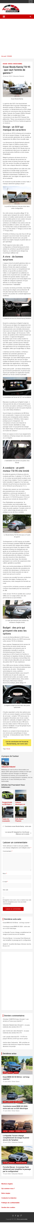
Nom (5, 873)
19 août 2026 (7, 1174)
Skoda (10, 63)
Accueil (3, 56)
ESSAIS (9, 56)
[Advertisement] (17, 37)
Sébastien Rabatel (18, 76)
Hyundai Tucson (21, 1131)
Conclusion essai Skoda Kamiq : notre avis (18, 826)
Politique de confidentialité (10, 1203)
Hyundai (11, 1131)
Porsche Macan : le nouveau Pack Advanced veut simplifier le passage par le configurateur (17, 1169)
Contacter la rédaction (8, 1198)
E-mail (5, 882)
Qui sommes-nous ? (8, 1188)
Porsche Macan (21, 1162)
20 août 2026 (7, 1142)
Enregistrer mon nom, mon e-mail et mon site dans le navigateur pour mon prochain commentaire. (17, 902)
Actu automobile (22, 1219)
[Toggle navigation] (3, 16)
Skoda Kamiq (17, 63)
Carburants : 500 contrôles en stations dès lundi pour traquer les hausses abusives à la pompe (16, 1044)
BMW (4, 1072)
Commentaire (7, 851)
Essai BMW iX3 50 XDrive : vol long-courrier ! (16, 922)
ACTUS (5, 1131)
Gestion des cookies (8, 1207)
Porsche (11, 1162)
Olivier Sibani (15, 1081)
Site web (5, 890)
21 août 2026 (7, 1081)
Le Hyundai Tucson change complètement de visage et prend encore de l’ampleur (16, 1138)
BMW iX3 (10, 1102)
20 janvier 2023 (7, 76)
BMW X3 (10, 1072)
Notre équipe (5, 1193)
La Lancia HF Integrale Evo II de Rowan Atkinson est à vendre (17, 833)
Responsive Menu (31, 1)
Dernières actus (9, 1053)
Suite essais (18, 1102)
